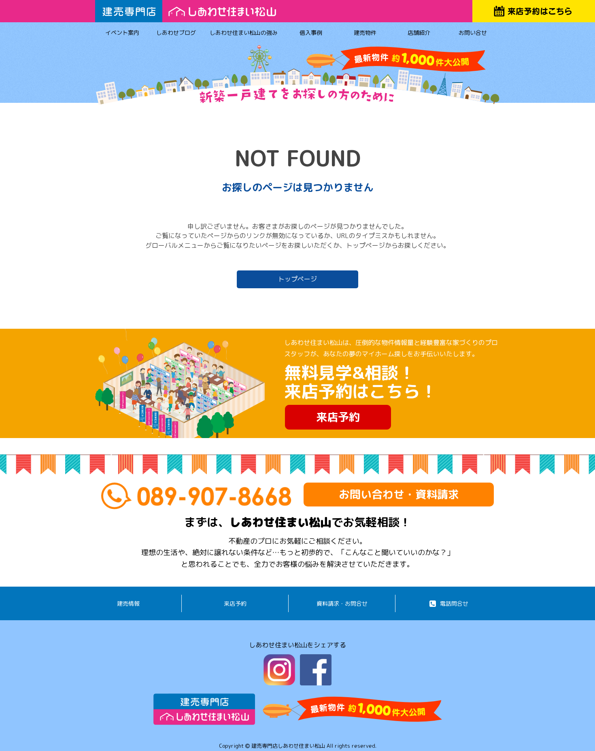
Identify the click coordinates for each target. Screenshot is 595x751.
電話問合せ (454, 603)
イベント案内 (122, 32)
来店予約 (338, 417)
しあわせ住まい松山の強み (244, 32)
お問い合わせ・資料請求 (399, 494)
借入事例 (311, 32)
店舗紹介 (419, 32)
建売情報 (128, 603)
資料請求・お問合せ (342, 603)
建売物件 (365, 32)
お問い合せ (473, 32)
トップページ (297, 278)
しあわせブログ (176, 32)
